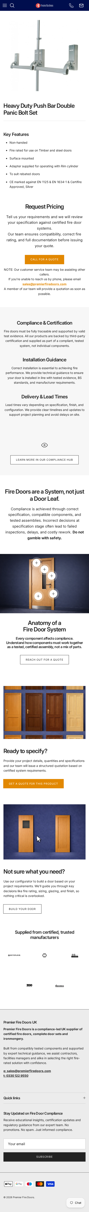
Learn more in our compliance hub (44, 459)
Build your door (22, 909)
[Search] (14, 5)
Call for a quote (44, 259)
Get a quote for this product (33, 783)
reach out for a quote (44, 659)
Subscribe (44, 1156)
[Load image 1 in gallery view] (44, 55)
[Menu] (5, 5)
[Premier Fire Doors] (44, 5)
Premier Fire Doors (23, 1197)
